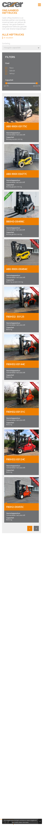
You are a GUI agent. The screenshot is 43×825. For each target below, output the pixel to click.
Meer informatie (23, 822)
